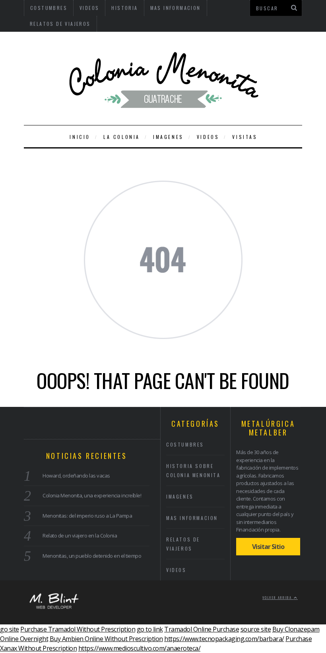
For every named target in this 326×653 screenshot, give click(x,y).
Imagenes (168, 136)
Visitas (244, 136)
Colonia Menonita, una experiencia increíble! (92, 495)
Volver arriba (278, 597)
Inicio (80, 136)
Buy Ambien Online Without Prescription (106, 638)
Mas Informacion (192, 517)
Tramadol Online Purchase (201, 629)
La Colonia (121, 136)
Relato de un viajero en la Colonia (80, 535)
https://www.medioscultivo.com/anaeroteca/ (139, 648)
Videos (208, 136)
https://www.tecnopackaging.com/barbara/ (224, 638)
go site (9, 629)
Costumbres (185, 444)
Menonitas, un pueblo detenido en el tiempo (92, 555)
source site (256, 629)
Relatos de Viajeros (60, 23)
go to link (150, 629)
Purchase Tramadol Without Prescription (77, 629)
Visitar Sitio (268, 546)
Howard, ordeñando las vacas (76, 475)
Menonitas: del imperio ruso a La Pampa (87, 515)
